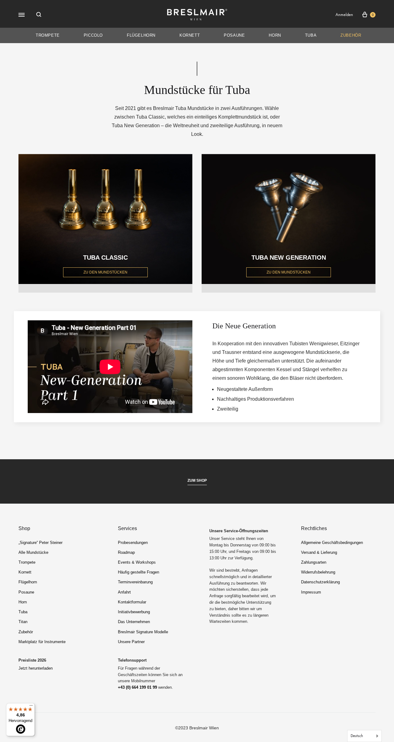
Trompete (48, 35)
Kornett (189, 35)
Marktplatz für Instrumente (42, 641)
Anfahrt (124, 592)
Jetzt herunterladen (35, 668)
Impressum (311, 592)
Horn (275, 35)
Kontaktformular (132, 602)
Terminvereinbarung (135, 582)
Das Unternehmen (134, 621)
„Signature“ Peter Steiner (40, 542)
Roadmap (126, 552)
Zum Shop (197, 480)
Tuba (310, 35)
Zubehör (350, 35)
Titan (22, 621)
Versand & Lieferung (319, 552)
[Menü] (31, 707)
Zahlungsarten (313, 562)
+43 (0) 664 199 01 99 (137, 687)
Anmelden (344, 14)
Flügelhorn (141, 35)
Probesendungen (133, 542)
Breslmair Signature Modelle (143, 632)
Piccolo (93, 35)
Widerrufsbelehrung (318, 572)
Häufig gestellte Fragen (138, 572)
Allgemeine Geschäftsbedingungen (332, 542)
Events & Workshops (137, 562)
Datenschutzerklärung (320, 582)
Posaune (234, 35)
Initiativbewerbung (134, 612)
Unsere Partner (131, 641)
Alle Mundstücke (33, 552)
